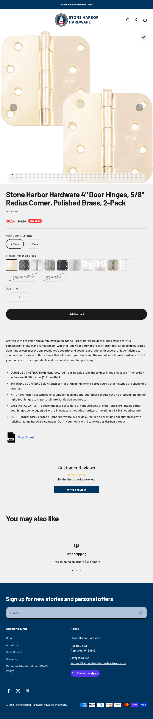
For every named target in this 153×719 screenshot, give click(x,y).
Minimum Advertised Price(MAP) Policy (27, 668)
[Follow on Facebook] (8, 691)
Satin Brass (53, 277)
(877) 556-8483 (80, 658)
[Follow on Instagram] (18, 691)
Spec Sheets (14, 652)
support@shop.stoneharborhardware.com (98, 663)
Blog (9, 638)
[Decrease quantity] (11, 297)
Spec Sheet (26, 437)
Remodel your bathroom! (76, 4)
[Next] (117, 4)
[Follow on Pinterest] (27, 691)
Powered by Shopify (55, 704)
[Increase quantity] (26, 297)
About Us (12, 645)
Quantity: (12, 288)
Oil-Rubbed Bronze (23, 277)
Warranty (12, 659)
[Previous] (35, 4)
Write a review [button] (76, 489)
